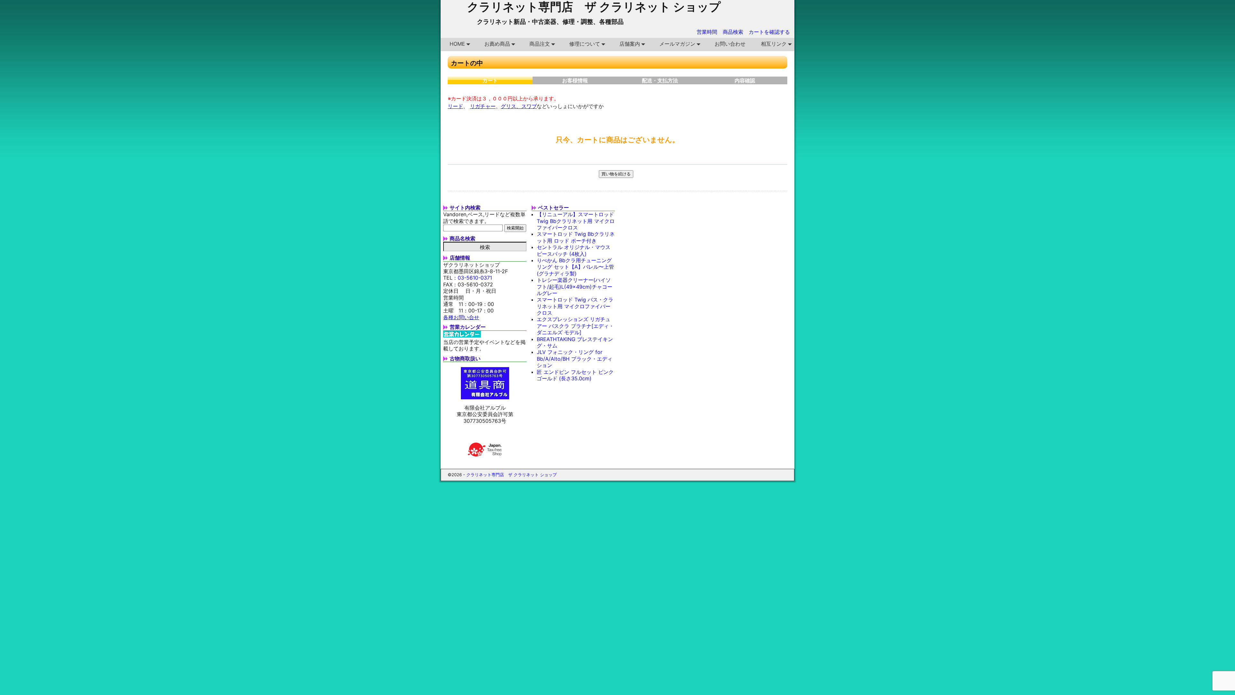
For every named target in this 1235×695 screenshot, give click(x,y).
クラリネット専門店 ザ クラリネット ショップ (511, 474)
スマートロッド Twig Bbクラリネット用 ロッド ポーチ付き (576, 237)
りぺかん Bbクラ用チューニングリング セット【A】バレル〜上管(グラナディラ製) (575, 267)
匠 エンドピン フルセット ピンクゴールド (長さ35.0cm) (575, 375)
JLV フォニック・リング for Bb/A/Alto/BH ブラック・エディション (574, 358)
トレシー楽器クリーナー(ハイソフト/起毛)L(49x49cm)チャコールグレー (574, 286)
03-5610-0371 (475, 277)
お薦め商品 (497, 44)
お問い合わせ (730, 44)
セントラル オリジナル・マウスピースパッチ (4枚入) (573, 250)
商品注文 (539, 44)
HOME (457, 44)
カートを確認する (769, 32)
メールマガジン (677, 44)
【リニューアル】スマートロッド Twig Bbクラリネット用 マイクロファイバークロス (576, 221)
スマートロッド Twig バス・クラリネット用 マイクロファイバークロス (575, 306)
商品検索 (733, 32)
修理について (584, 44)
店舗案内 (629, 44)
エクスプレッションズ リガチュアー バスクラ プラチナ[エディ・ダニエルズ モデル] (575, 326)
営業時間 (707, 32)
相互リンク (774, 44)
